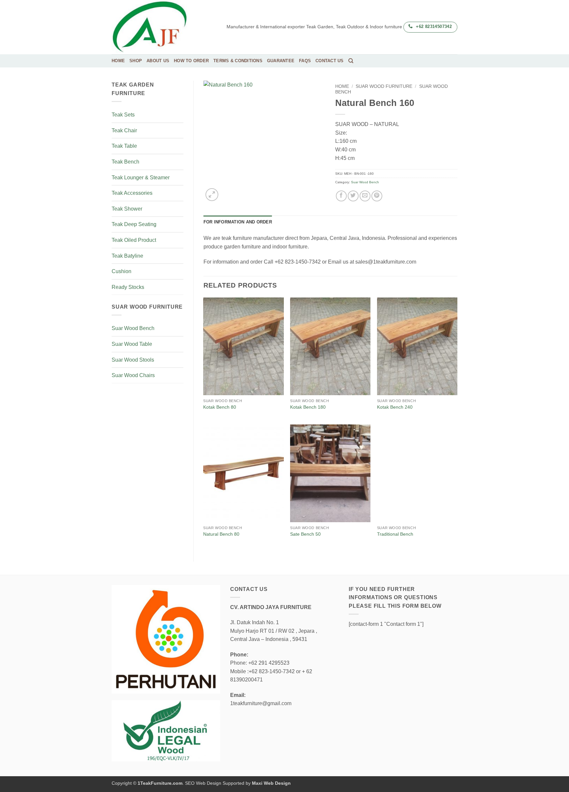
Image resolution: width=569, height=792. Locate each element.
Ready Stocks (128, 287)
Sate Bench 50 (305, 534)
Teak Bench (125, 162)
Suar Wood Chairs (133, 375)
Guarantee (280, 60)
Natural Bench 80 (221, 534)
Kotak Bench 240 (395, 407)
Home (118, 60)
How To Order (191, 60)
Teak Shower (127, 209)
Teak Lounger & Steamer (141, 177)
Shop (135, 60)
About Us (158, 60)
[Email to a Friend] (365, 196)
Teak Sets (123, 114)
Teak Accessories (132, 193)
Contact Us (329, 60)
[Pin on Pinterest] (376, 196)
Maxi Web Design (271, 783)
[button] (211, 194)
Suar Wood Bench (133, 328)
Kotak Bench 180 (308, 407)
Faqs (305, 60)
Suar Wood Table (132, 344)
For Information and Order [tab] (237, 221)
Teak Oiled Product (134, 240)
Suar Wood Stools (133, 360)
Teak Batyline (127, 256)
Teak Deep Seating (134, 224)
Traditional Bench (395, 534)
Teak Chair (124, 130)
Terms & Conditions (237, 60)
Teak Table (124, 146)
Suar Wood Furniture (384, 86)
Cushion (121, 271)
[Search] (350, 61)
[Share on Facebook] (341, 196)
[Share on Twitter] (353, 196)
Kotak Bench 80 (219, 407)
